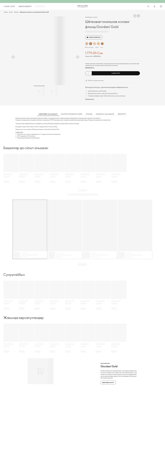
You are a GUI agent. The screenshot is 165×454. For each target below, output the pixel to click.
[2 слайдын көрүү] (51, 91)
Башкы (6, 12)
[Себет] (161, 6)
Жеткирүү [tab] (122, 114)
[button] (86, 43)
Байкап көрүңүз (95, 37)
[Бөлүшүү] (134, 15)
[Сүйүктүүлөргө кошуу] (138, 15)
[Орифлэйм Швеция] (82, 6)
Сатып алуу (116, 73)
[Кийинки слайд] (77, 57)
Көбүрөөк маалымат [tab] (48, 114)
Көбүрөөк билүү (89, 67)
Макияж (16, 12)
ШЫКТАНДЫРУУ (25, 6)
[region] (45, 50)
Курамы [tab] (89, 114)
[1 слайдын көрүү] (39, 91)
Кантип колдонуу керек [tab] (71, 114)
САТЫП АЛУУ (9, 6)
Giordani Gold (91, 17)
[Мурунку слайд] (13, 57)
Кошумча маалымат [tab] (105, 114)
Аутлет (11, 12)
